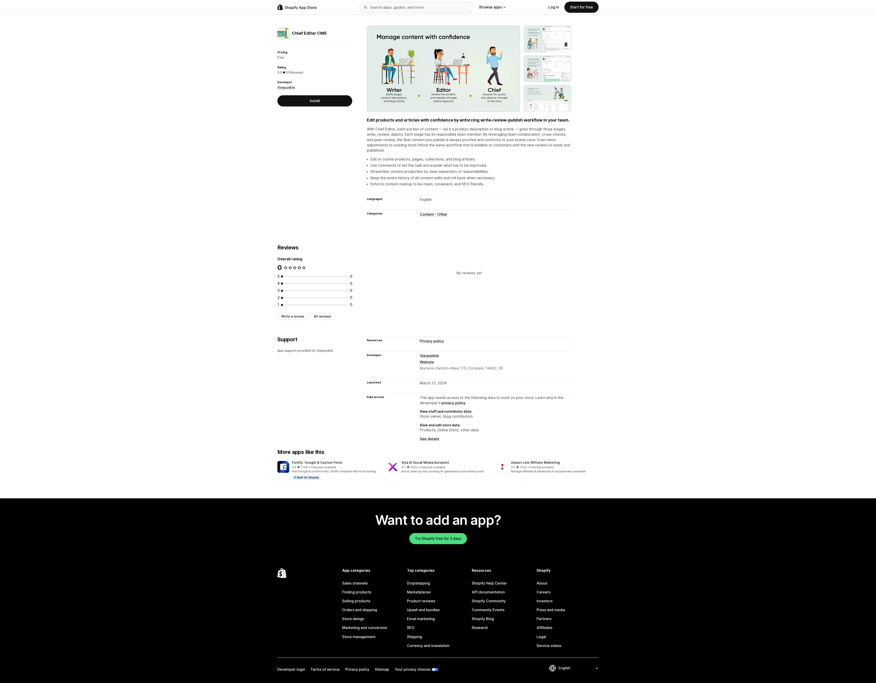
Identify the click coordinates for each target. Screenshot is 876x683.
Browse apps (490, 7)
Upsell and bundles (423, 610)
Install (315, 100)
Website (427, 362)
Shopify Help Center (489, 583)
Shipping (414, 636)
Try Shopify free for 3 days (438, 538)
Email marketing (421, 618)
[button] (328, 470)
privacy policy (453, 403)
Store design (353, 618)
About (542, 583)
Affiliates (544, 627)
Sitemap (382, 669)
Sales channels (355, 583)
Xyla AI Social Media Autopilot (425, 462)
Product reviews (421, 601)
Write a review (292, 316)
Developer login (291, 669)
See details (429, 439)
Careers (543, 592)
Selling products (356, 601)
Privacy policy (432, 341)
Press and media (551, 610)
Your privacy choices (413, 669)
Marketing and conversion (364, 627)
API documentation (488, 592)
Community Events (488, 610)
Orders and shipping (359, 610)
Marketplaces (419, 592)
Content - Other (433, 214)
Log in (553, 7)
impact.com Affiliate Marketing (535, 462)
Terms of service (325, 669)
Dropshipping (418, 583)
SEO (411, 627)
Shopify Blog (483, 618)
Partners (544, 618)
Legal (541, 636)
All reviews (322, 316)
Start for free (581, 7)
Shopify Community (489, 601)
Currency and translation (428, 645)
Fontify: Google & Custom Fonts (317, 462)
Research (480, 627)
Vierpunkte (286, 87)
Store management (358, 636)
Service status (549, 645)
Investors (545, 601)
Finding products (356, 592)
